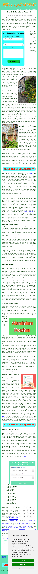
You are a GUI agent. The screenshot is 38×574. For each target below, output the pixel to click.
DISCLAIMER (34, 9)
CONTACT (28, 9)
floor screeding (28, 526)
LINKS (21, 9)
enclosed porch (14, 201)
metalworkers (6, 523)
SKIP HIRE (22, 529)
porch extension (14, 22)
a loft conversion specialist (17, 527)
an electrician (23, 523)
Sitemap (4, 556)
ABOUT (25, 9)
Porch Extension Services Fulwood (13, 459)
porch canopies (28, 211)
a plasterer (13, 519)
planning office (14, 116)
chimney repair (23, 522)
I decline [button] (22, 564)
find (7, 431)
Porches (4, 557)
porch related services (26, 410)
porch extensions (25, 187)
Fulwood (31, 173)
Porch (3, 173)
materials (8, 76)
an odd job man (7, 524)
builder (31, 43)
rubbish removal (14, 517)
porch (12, 153)
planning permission (21, 104)
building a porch (20, 23)
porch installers (28, 183)
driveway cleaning (8, 526)
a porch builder (12, 514)
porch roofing (19, 402)
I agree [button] (23, 560)
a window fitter (13, 520)
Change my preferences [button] (23, 568)
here (25, 456)
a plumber (24, 524)
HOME (18, 9)
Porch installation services (24, 444)
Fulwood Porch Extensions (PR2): (12, 17)
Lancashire (11, 412)
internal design (7, 96)
